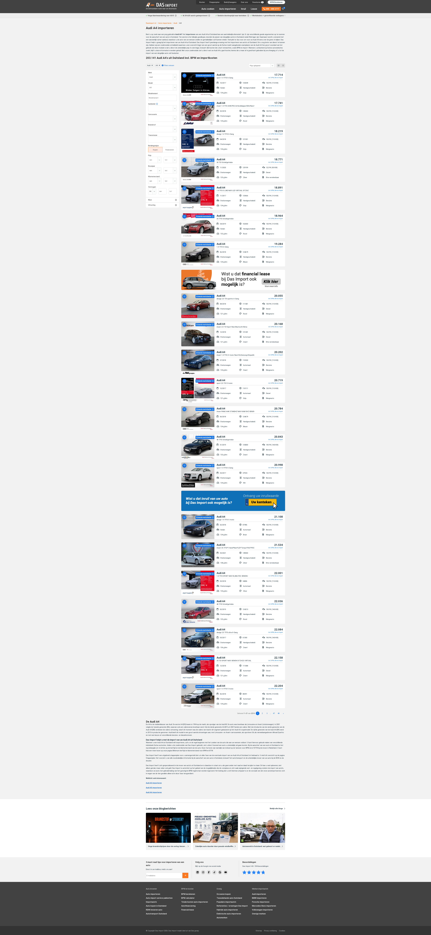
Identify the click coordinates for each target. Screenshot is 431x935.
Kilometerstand (154, 177)
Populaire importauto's (226, 902)
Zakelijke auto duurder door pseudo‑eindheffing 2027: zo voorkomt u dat (224, 846)
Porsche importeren (260, 902)
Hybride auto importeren (227, 910)
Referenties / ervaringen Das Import (232, 906)
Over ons (244, 2)
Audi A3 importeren (154, 783)
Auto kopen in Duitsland (156, 906)
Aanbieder (152, 104)
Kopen (155, 150)
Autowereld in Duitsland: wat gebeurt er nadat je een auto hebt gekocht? (272, 846)
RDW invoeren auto (154, 910)
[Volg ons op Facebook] (209, 872)
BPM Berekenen (276, 2)
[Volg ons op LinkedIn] (197, 872)
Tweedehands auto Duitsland (229, 898)
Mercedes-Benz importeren (264, 906)
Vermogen (152, 187)
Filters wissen (168, 65)
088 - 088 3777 (272, 9)
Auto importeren (227, 9)
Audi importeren (259, 894)
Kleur (150, 200)
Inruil (243, 9)
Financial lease (187, 910)
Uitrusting (151, 205)
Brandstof (152, 125)
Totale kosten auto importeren (194, 902)
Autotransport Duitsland (156, 914)
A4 (157, 65)
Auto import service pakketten (159, 898)
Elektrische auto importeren (229, 914)
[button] (148, 831)
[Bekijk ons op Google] (220, 872)
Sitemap (259, 931)
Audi (148, 65)
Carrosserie (152, 114)
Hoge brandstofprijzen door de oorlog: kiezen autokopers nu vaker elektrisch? (180, 846)
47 (274, 713)
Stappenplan (214, 2)
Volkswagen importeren (262, 910)
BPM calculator (188, 898)
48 (278, 713)
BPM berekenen (188, 894)
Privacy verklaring (270, 931)
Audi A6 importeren (154, 792)
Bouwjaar (151, 166)
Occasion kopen (224, 894)
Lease (254, 9)
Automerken (222, 917)
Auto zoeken (207, 9)
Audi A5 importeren (154, 788)
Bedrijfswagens (230, 2)
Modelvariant (153, 93)
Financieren (169, 150)
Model (150, 83)
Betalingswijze (153, 146)
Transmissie (152, 135)
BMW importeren (259, 898)
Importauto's (151, 902)
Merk (150, 73)
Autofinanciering (188, 906)
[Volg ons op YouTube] (225, 872)
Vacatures (257, 2)
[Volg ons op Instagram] (203, 872)
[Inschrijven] (185, 875)
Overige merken (259, 914)
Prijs (149, 155)
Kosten (202, 2)
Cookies (282, 931)
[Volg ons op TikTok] (214, 872)
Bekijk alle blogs (276, 809)
